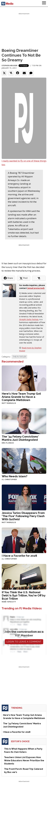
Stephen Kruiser (9, 65)
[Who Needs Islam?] (24, 460)
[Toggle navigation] (44, 3)
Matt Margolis (9, 403)
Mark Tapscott (9, 602)
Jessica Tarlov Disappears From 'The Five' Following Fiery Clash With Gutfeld (23, 516)
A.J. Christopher (9, 479)
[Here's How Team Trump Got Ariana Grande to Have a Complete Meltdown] (24, 378)
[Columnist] (10, 290)
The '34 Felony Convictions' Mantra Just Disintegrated (20, 438)
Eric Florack (8, 443)
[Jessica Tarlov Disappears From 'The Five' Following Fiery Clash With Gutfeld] (24, 497)
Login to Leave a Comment (24, 641)
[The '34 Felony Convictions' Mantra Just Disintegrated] (24, 421)
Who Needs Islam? (14, 476)
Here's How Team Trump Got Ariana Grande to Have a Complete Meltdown (21, 397)
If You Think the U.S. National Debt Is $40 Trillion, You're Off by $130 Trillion (23, 595)
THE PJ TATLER (19, 357)
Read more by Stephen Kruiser (30, 349)
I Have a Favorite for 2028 (19, 555)
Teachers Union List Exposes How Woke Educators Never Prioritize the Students (24, 760)
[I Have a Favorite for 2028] (24, 540)
